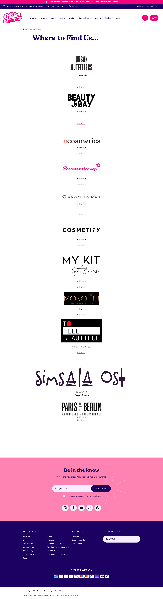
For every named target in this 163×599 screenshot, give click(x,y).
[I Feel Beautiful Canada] (81, 331)
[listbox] (121, 539)
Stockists (26, 536)
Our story (140, 6)
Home (25, 29)
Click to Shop (81, 87)
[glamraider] (81, 196)
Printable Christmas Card (56, 554)
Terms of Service (29, 554)
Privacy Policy (28, 551)
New (118, 18)
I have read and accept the (76, 496)
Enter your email (61, 489)
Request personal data (55, 544)
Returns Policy (28, 544)
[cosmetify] (81, 230)
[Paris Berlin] (81, 409)
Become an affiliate (79, 540)
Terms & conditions (93, 496)
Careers (26, 558)
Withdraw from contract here (58, 547)
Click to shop (81, 420)
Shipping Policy (28, 547)
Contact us (51, 551)
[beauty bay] (81, 100)
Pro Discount (77, 544)
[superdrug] (81, 167)
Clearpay (50, 540)
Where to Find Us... (36, 29)
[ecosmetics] (81, 140)
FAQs (25, 540)
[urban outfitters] (81, 63)
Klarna (49, 536)
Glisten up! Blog (152, 6)
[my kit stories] (81, 266)
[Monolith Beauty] (81, 298)
